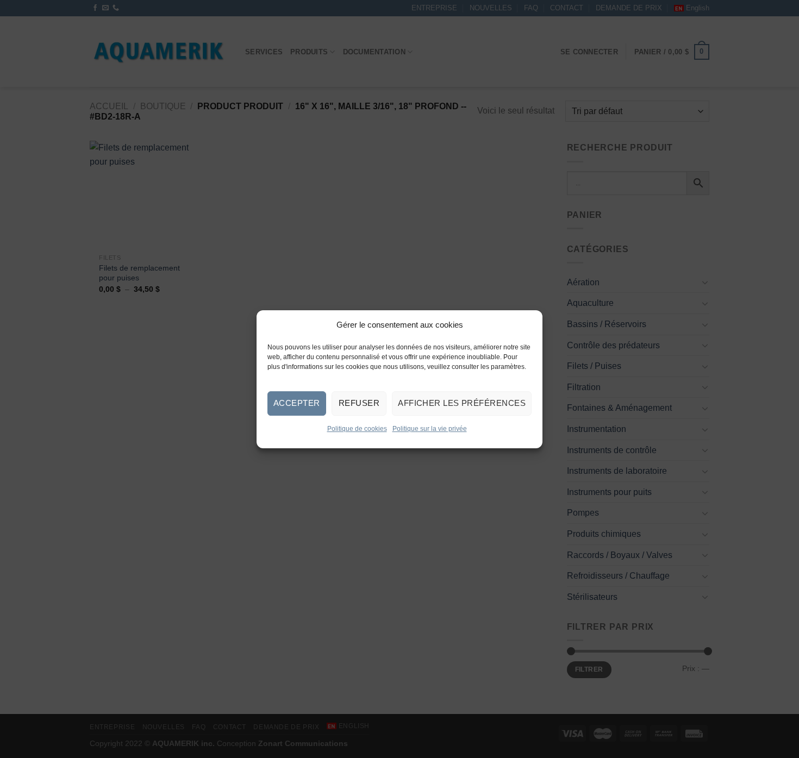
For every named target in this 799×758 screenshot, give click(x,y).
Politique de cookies (357, 428)
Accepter (296, 403)
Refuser (359, 403)
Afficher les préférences (462, 403)
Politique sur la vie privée (429, 428)
